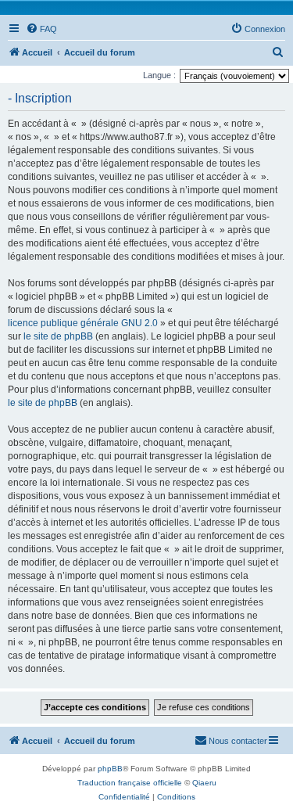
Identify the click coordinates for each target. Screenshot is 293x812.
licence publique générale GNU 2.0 (83, 323)
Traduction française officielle (129, 782)
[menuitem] (41, 29)
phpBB (110, 768)
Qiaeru (204, 782)
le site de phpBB (58, 336)
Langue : (159, 75)
